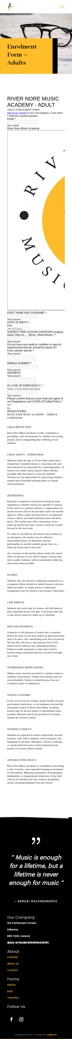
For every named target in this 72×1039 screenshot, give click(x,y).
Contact (13, 970)
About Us (13, 963)
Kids (10, 991)
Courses (12, 957)
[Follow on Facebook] (11, 1019)
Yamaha (13, 997)
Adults (11, 984)
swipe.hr (52, 1034)
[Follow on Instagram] (21, 1019)
